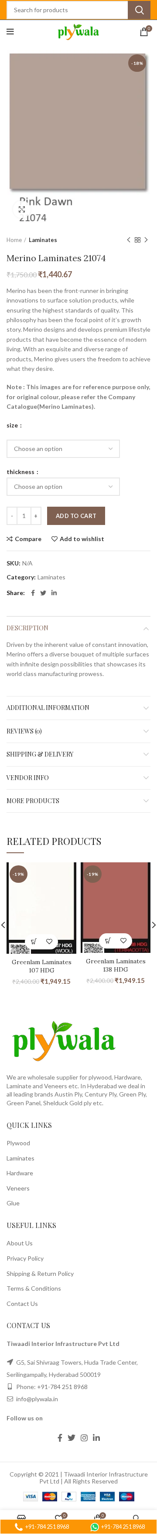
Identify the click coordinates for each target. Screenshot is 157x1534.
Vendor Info (28, 778)
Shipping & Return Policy (40, 1273)
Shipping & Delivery (40, 754)
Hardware (20, 1173)
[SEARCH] (139, 10)
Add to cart (76, 515)
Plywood (18, 1143)
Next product (146, 239)
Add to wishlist (82, 539)
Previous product (128, 239)
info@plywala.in (36, 1399)
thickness (21, 472)
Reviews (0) (24, 731)
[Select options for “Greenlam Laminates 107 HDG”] (33, 941)
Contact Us (22, 1303)
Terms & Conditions (34, 1288)
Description (27, 628)
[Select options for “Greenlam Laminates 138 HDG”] (108, 941)
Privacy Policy (25, 1258)
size (13, 425)
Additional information (48, 707)
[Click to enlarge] (22, 209)
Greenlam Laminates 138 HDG (116, 965)
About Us (20, 1243)
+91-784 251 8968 (62, 1386)
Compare (28, 539)
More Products (33, 801)
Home (14, 239)
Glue (13, 1203)
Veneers (18, 1188)
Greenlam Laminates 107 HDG (42, 966)
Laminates (43, 239)
